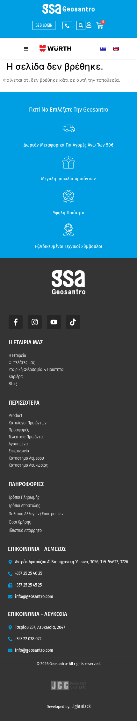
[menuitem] (103, 48)
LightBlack (81, 706)
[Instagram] (35, 322)
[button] (80, 25)
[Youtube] (54, 322)
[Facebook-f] (16, 322)
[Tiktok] (73, 322)
